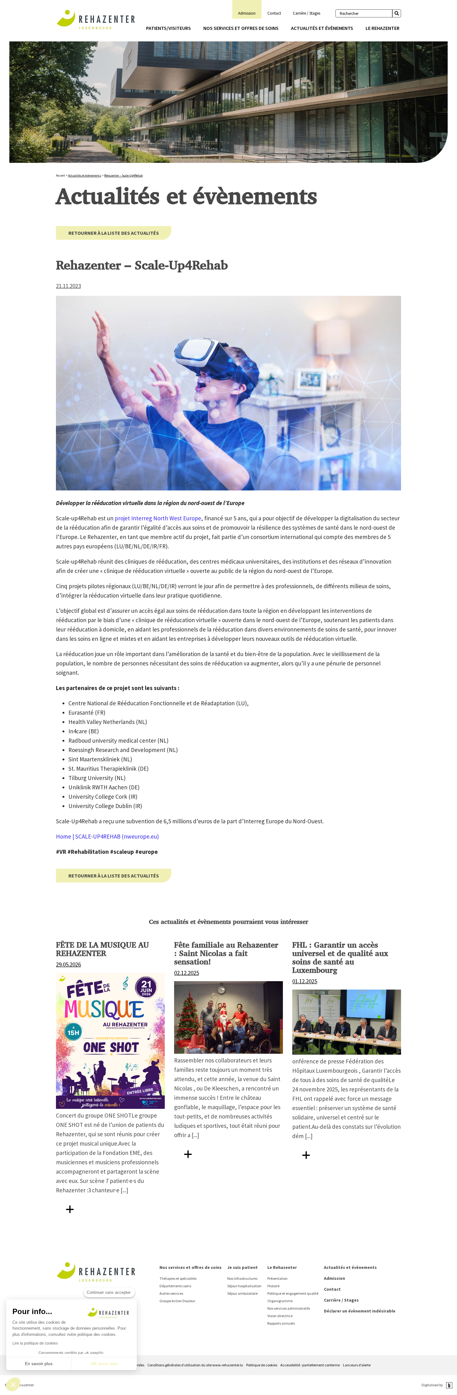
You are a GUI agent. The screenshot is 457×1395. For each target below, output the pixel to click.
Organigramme (280, 1300)
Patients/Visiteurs (168, 28)
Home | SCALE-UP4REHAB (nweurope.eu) (107, 836)
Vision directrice (280, 1315)
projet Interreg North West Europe (158, 518)
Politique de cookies (261, 1365)
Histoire (273, 1286)
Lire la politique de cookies (35, 1343)
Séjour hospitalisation (244, 1286)
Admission (247, 13)
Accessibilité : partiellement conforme (310, 1365)
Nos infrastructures (242, 1278)
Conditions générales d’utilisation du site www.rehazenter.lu (195, 1365)
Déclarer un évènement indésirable (359, 1311)
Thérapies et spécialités (177, 1278)
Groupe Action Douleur (177, 1300)
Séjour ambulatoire (242, 1293)
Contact (274, 13)
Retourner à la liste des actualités (113, 233)
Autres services (171, 1293)
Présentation (277, 1278)
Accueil (60, 175)
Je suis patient (242, 1267)
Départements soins (175, 1286)
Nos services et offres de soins (241, 28)
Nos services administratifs (288, 1308)
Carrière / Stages (306, 13)
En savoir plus (39, 1363)
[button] (13, 1384)
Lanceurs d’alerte (357, 1365)
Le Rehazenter (382, 28)
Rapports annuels (281, 1323)
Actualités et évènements (322, 28)
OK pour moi (104, 1363)
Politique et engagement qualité (292, 1293)
